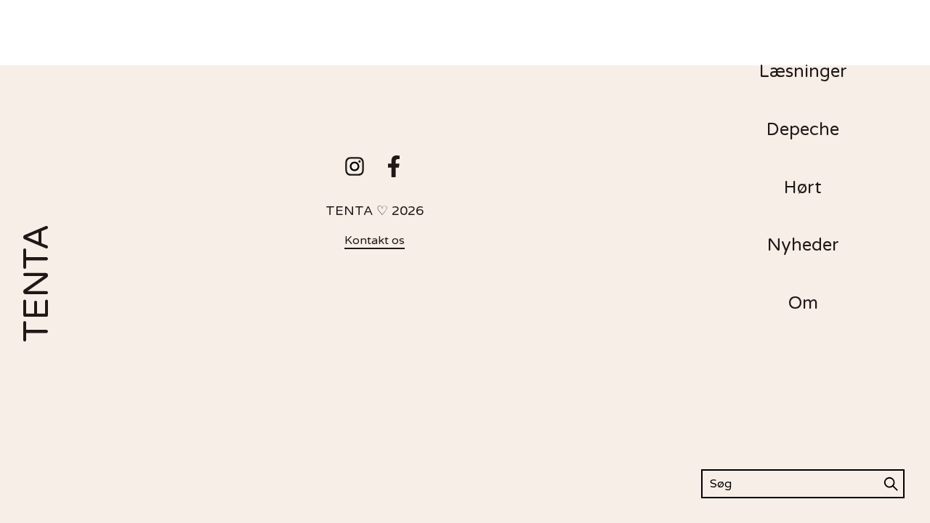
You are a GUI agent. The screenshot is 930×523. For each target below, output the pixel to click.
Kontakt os (374, 240)
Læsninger (803, 71)
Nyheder (803, 245)
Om (803, 303)
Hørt (803, 187)
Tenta (37, 283)
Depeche (803, 129)
